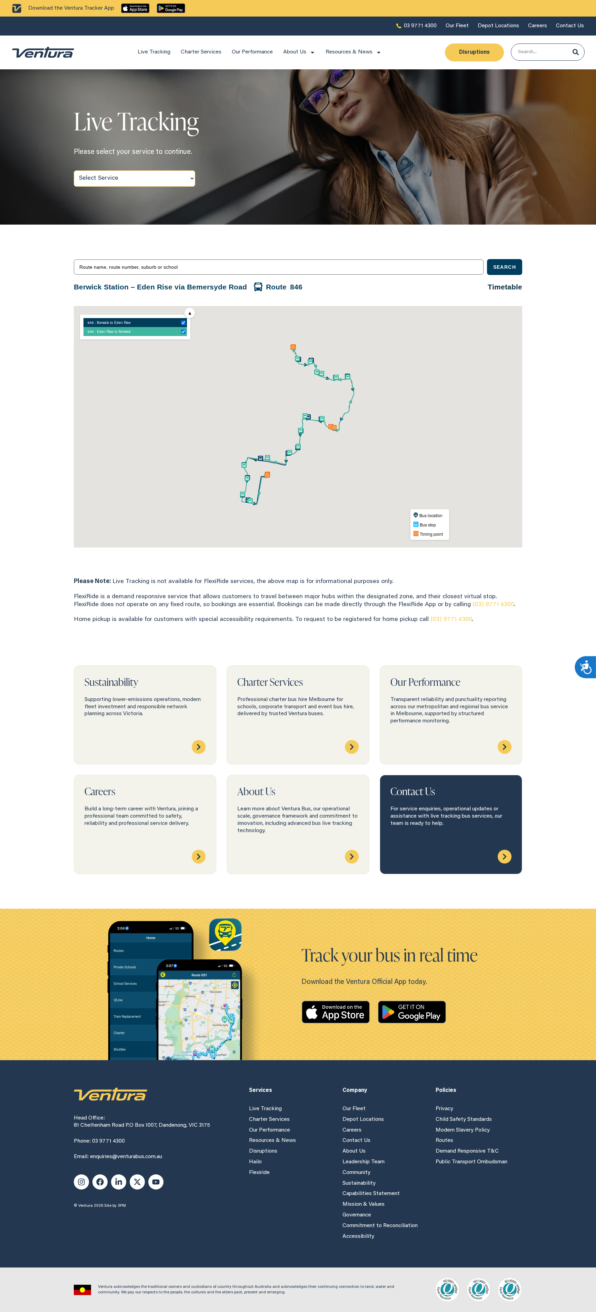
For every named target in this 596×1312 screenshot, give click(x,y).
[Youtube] (155, 1182)
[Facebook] (100, 1182)
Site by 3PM (115, 1206)
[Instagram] (81, 1182)
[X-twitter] (137, 1182)
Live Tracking (154, 52)
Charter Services (201, 52)
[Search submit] (575, 52)
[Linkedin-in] (118, 1182)
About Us (294, 52)
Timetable (505, 287)
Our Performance (252, 52)
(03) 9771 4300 (493, 605)
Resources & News (349, 52)
